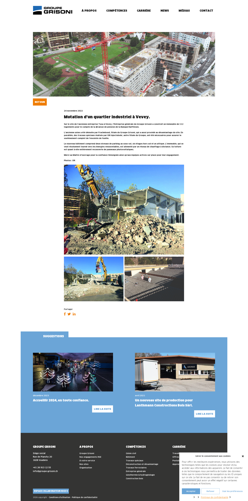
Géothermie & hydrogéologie (140, 475)
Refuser (210, 491)
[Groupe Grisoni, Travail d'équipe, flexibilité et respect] (52, 10)
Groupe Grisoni (86, 453)
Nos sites (83, 464)
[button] (243, 456)
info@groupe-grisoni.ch (45, 471)
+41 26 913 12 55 (42, 467)
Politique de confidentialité (214, 497)
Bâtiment (130, 457)
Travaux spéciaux (134, 460)
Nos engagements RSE (90, 457)
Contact (206, 10)
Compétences (116, 10)
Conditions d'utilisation (59, 497)
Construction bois (134, 478)
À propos (89, 10)
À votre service (87, 460)
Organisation (85, 468)
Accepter (191, 491)
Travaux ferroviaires (136, 468)
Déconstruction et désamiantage (142, 464)
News (165, 10)
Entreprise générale (136, 471)
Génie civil (131, 453)
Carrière (144, 10)
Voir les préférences (232, 491)
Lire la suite (102, 409)
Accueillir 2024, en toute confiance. (61, 400)
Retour (40, 102)
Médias (184, 10)
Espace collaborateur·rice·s (51, 491)
